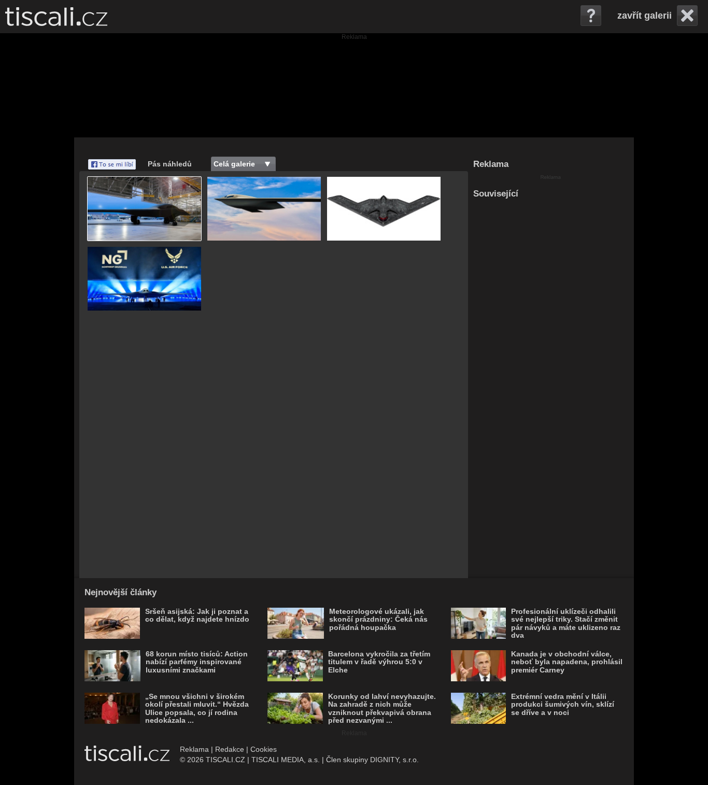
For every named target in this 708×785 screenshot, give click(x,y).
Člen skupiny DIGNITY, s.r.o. (372, 759)
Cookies (263, 749)
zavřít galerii (644, 15)
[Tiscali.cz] (56, 16)
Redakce (229, 749)
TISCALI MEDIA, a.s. (285, 759)
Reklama (194, 749)
